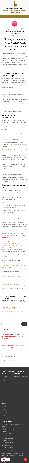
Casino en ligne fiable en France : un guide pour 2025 (15, 297)
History (5, 409)
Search (3, 321)
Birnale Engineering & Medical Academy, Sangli (14, 11)
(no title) (3, 331)
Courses (5, 412)
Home (4, 406)
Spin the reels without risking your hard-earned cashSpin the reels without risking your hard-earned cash (13, 336)
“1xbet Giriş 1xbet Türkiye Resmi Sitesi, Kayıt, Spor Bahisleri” (13, 301)
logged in (10, 311)
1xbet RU (13, 35)
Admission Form (7, 418)
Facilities (5, 415)
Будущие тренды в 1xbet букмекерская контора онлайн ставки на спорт (14, 31)
